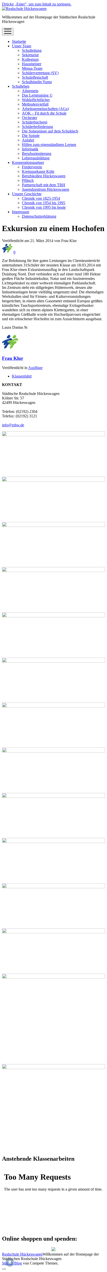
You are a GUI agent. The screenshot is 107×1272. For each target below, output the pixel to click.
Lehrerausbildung (36, 158)
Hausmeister (31, 64)
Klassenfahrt (22, 376)
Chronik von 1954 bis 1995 (43, 203)
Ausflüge (35, 368)
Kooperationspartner (28, 162)
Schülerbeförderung (37, 127)
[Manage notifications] (10, 1262)
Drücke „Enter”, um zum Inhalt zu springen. (36, 4)
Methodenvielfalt (35, 104)
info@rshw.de (13, 425)
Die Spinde (31, 135)
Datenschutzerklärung (39, 216)
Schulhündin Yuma (37, 82)
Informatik (30, 149)
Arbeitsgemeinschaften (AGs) (45, 109)
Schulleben (20, 86)
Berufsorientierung (36, 153)
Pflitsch (28, 180)
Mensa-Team (32, 68)
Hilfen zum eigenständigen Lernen (49, 144)
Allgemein (30, 91)
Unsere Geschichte (27, 194)
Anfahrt (28, 140)
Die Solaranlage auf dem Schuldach (50, 131)
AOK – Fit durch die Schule (44, 113)
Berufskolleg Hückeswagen (43, 176)
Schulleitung (32, 50)
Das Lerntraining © (37, 95)
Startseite (19, 41)
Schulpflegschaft (35, 77)
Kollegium (30, 59)
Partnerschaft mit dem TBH (43, 185)
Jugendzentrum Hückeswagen (45, 189)
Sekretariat (30, 55)
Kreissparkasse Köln (38, 171)
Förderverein (32, 167)
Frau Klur (12, 358)
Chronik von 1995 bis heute (44, 207)
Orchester (29, 118)
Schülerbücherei (34, 122)
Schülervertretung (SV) (40, 73)
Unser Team (21, 46)
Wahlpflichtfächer (36, 100)
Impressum (20, 212)
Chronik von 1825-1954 (41, 198)
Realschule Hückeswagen (22, 1254)
